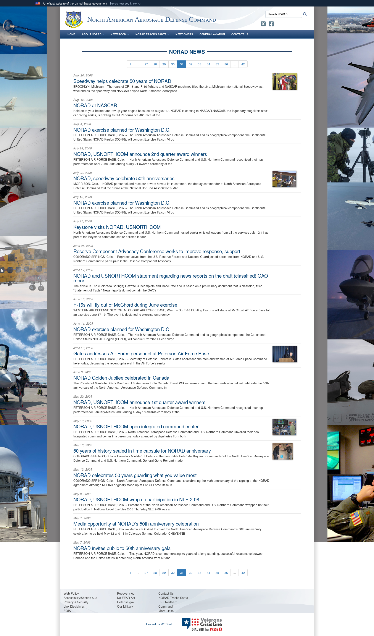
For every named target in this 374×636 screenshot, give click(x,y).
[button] (125, 3)
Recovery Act (126, 593)
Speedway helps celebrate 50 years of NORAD (122, 80)
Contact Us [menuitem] (239, 34)
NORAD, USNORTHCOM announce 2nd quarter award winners (140, 153)
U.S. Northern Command (167, 604)
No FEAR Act (126, 598)
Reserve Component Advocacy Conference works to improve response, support (156, 251)
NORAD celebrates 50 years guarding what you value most (135, 474)
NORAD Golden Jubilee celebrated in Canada (121, 377)
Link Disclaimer (74, 606)
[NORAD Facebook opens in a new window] (271, 25)
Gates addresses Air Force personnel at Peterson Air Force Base (141, 353)
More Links (166, 610)
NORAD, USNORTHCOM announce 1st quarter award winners (139, 401)
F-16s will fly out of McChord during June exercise (125, 304)
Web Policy (71, 593)
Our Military (125, 606)
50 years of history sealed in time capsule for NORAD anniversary (142, 450)
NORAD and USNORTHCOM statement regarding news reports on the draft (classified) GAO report (170, 278)
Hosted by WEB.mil (159, 624)
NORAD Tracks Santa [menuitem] (150, 34)
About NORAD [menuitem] (92, 34)
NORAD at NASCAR (95, 105)
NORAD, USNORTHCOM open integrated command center (135, 426)
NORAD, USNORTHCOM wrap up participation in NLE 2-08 (136, 499)
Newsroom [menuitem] (118, 34)
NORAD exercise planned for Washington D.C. (122, 129)
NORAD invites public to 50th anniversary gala (122, 547)
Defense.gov (125, 602)
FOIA (67, 610)
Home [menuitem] (71, 34)
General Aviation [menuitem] (212, 34)
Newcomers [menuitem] (184, 34)
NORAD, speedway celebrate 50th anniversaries (123, 178)
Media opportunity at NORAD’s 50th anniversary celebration (136, 523)
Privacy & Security (76, 602)
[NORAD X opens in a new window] (263, 25)
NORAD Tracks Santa (173, 598)
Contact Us (166, 593)
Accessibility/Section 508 (80, 598)
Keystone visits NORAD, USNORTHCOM (117, 226)
